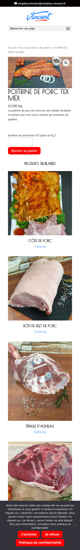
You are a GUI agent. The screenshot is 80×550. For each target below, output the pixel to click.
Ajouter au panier (24, 151)
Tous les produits (27, 47)
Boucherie (45, 47)
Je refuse (52, 534)
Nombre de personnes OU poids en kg (32, 135)
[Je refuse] (75, 525)
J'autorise (28, 534)
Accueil (12, 47)
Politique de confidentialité (40, 542)
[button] (66, 62)
